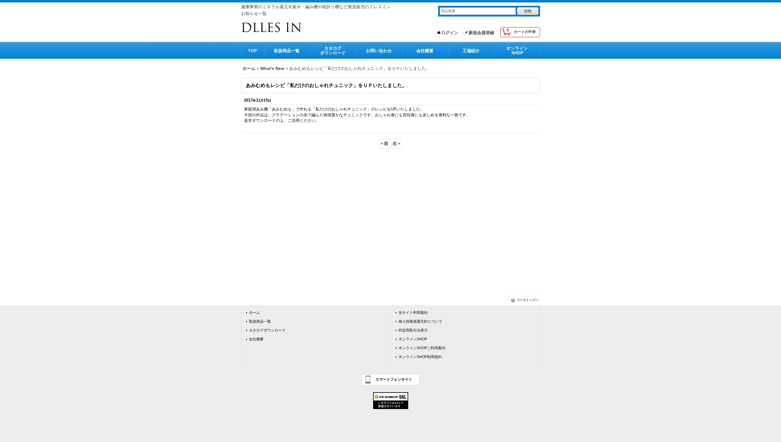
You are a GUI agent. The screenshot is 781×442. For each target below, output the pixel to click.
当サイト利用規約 (413, 312)
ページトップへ (527, 300)
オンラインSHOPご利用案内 (421, 348)
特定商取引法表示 (413, 330)
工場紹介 (471, 50)
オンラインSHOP (517, 50)
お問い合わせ (379, 50)
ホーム (254, 312)
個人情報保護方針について (420, 321)
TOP (252, 50)
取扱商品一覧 (287, 50)
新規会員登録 (481, 32)
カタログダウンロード (333, 50)
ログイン (449, 32)
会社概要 (425, 50)
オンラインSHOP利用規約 (420, 357)
